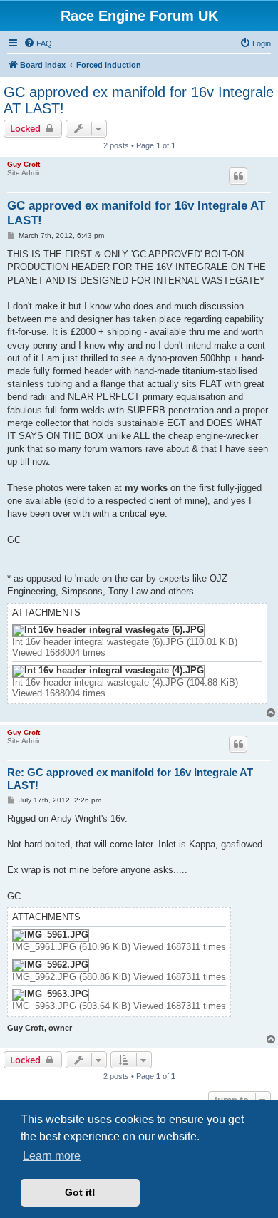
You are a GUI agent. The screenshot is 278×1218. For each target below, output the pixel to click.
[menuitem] (38, 43)
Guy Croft (23, 164)
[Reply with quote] (238, 176)
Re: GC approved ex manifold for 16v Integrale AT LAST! (130, 779)
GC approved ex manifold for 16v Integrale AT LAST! (139, 100)
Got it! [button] (80, 1192)
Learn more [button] (52, 1156)
